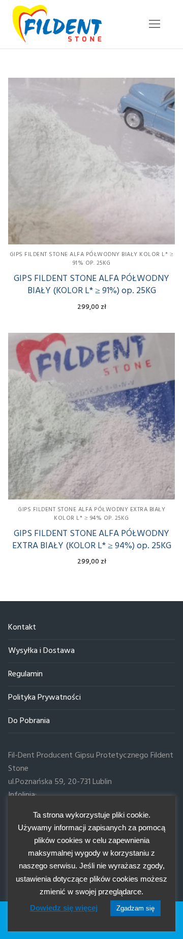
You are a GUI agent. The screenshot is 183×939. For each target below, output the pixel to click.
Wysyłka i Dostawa (41, 651)
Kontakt (22, 627)
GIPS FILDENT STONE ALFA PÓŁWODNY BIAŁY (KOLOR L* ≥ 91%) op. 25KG (91, 284)
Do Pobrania (29, 721)
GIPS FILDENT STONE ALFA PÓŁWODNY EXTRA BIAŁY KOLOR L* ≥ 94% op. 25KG (91, 514)
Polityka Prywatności (44, 698)
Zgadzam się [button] (135, 908)
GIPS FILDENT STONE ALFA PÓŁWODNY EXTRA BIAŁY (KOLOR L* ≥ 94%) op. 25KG (91, 539)
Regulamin (25, 674)
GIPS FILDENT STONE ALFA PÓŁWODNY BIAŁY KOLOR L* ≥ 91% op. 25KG (92, 259)
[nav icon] (154, 24)
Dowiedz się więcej (64, 907)
